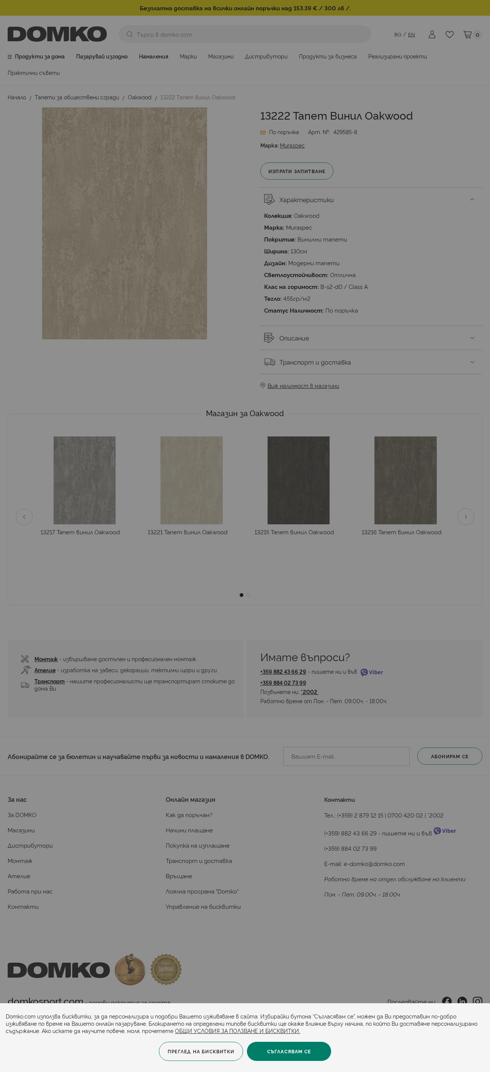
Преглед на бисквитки (201, 1051)
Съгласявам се (289, 1051)
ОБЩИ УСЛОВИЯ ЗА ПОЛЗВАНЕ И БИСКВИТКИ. (237, 1030)
